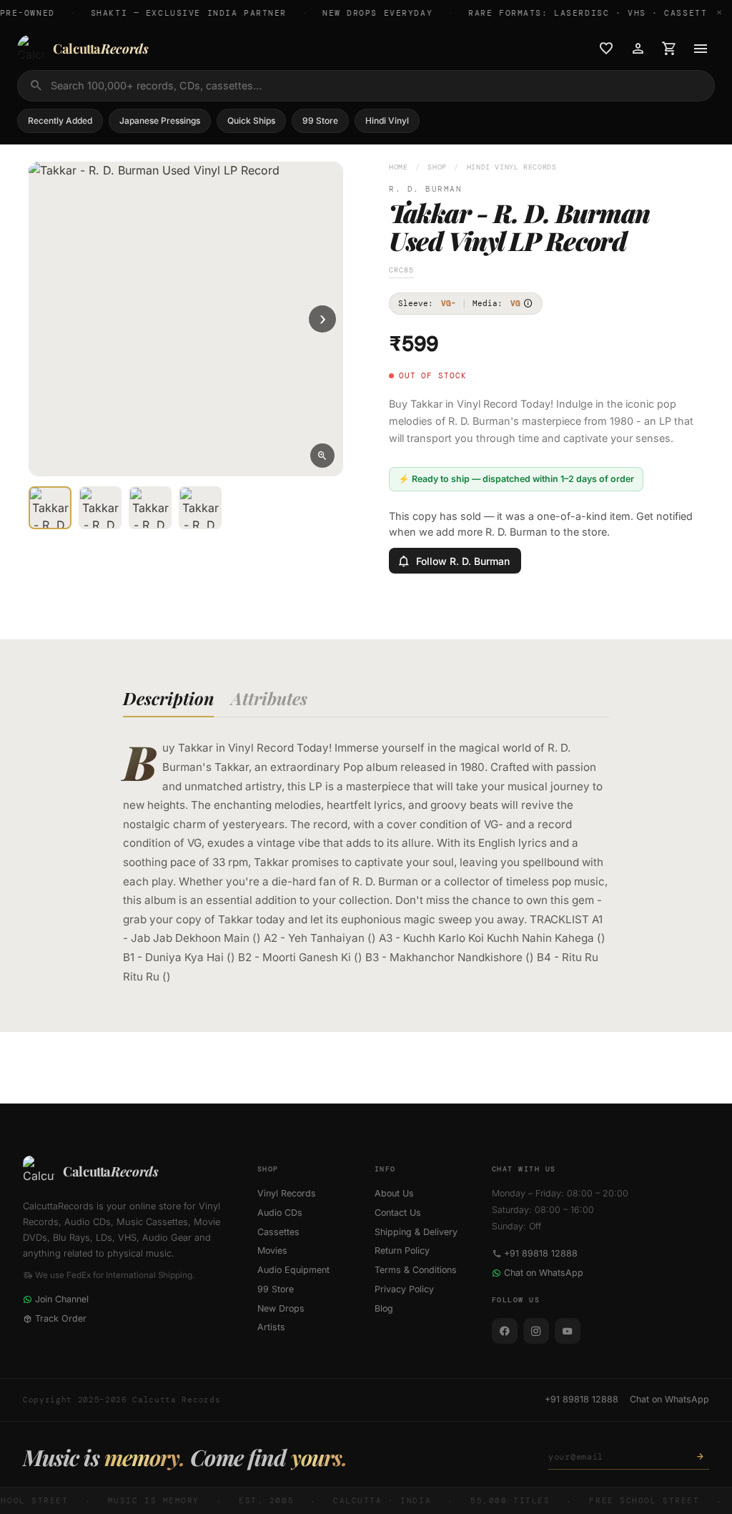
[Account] (637, 48)
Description (168, 698)
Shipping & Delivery (416, 1232)
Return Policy (402, 1250)
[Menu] (700, 48)
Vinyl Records (286, 1193)
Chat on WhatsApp (543, 1272)
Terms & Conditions (416, 1269)
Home (398, 167)
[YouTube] (567, 1331)
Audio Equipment (293, 1269)
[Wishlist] (606, 48)
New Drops (281, 1308)
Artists (271, 1327)
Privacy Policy (404, 1289)
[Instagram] (536, 1331)
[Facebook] (505, 1331)
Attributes (269, 698)
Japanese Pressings (159, 120)
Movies (272, 1250)
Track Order (60, 1318)
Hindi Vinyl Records (512, 167)
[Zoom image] (322, 455)
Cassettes (278, 1232)
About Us (394, 1193)
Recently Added (60, 120)
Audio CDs (279, 1212)
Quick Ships (251, 120)
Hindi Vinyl (387, 120)
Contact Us (398, 1212)
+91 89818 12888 (541, 1253)
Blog (384, 1308)
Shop (437, 167)
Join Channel (62, 1299)
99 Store (320, 120)
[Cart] (669, 48)
